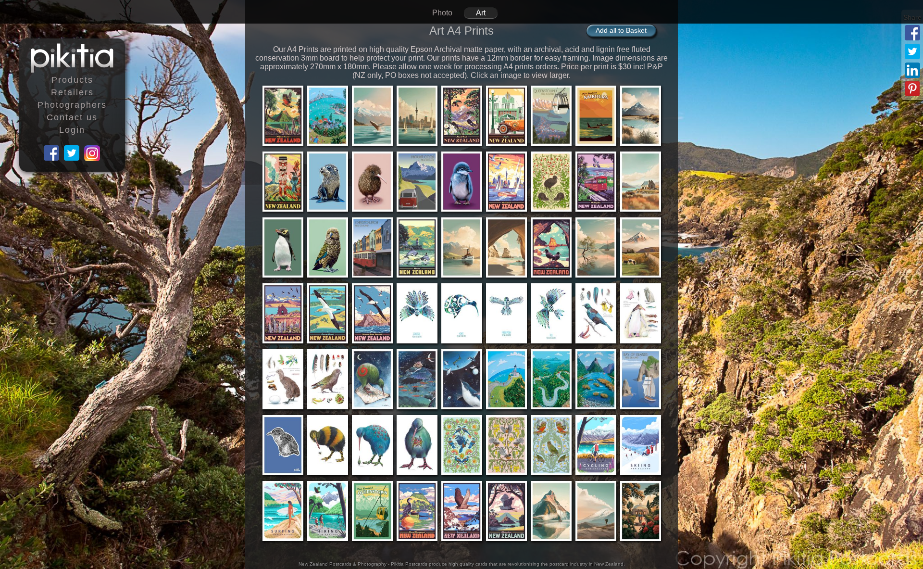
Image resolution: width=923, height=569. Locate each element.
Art (481, 13)
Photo (442, 13)
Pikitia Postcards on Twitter (72, 153)
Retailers (72, 92)
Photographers (72, 105)
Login (72, 130)
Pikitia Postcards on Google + (92, 153)
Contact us (72, 117)
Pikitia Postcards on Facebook (52, 153)
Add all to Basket (621, 30)
